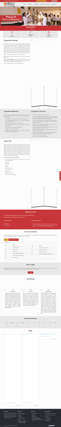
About (24, 4)
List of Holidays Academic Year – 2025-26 (37, 420)
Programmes (36, 4)
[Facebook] (49, 425)
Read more (18, 405)
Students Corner (34, 413)
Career (19, 419)
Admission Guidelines (21, 413)
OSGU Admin (44, 336)
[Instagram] (53, 425)
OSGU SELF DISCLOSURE (21, 422)
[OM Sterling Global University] (9, 4)
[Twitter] (50, 425)
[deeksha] (14, 285)
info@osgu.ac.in (48, 420)
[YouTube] (51, 425)
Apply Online (30, 272)
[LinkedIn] (52, 425)
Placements (54, 4)
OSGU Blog (19, 416)
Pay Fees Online (34, 416)
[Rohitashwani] (32, 285)
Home (27, 29)
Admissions (30, 4)
